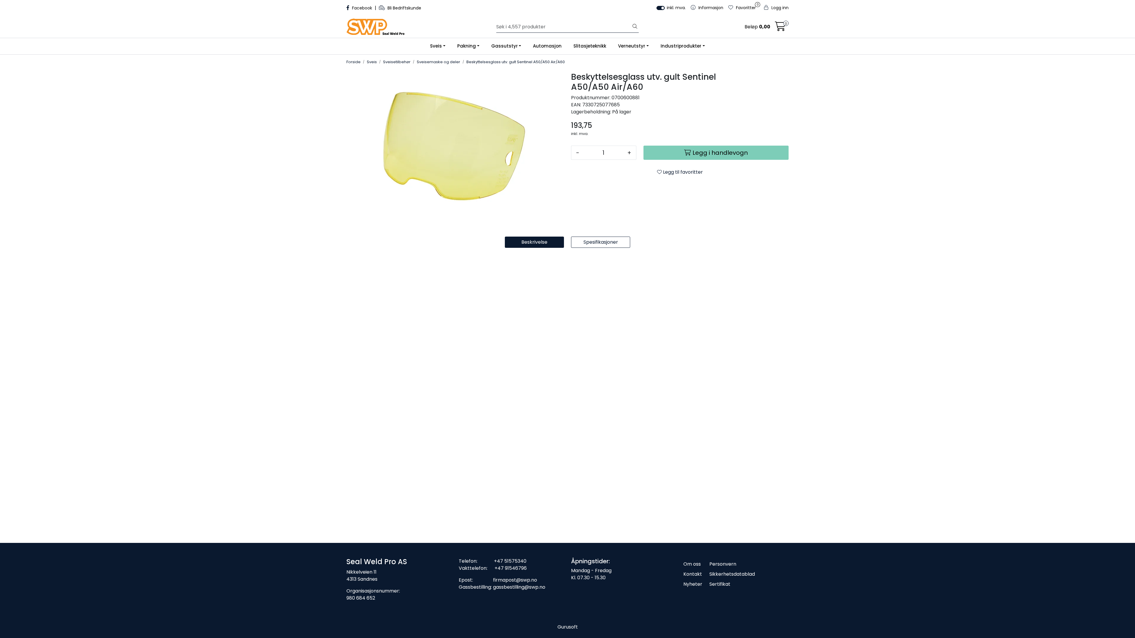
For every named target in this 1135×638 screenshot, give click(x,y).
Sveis (436, 46)
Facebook (362, 8)
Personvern (722, 564)
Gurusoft (567, 627)
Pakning (466, 46)
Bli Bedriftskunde (403, 8)
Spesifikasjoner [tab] (600, 242)
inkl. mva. (676, 8)
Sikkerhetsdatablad (732, 574)
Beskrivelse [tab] (534, 242)
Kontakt (692, 574)
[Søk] (635, 27)
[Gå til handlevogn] (780, 28)
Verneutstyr (631, 46)
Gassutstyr (504, 46)
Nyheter (692, 584)
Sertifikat (719, 584)
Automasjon (547, 46)
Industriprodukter (681, 46)
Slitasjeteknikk (589, 46)
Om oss (692, 564)
